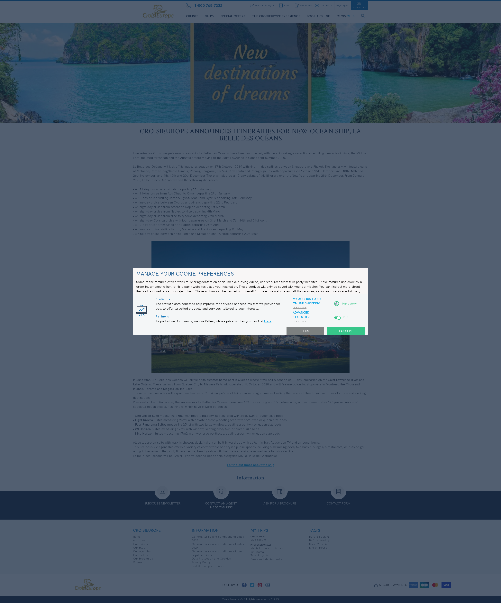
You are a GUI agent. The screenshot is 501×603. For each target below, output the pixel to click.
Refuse (305, 331)
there (267, 321)
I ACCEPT (346, 331)
